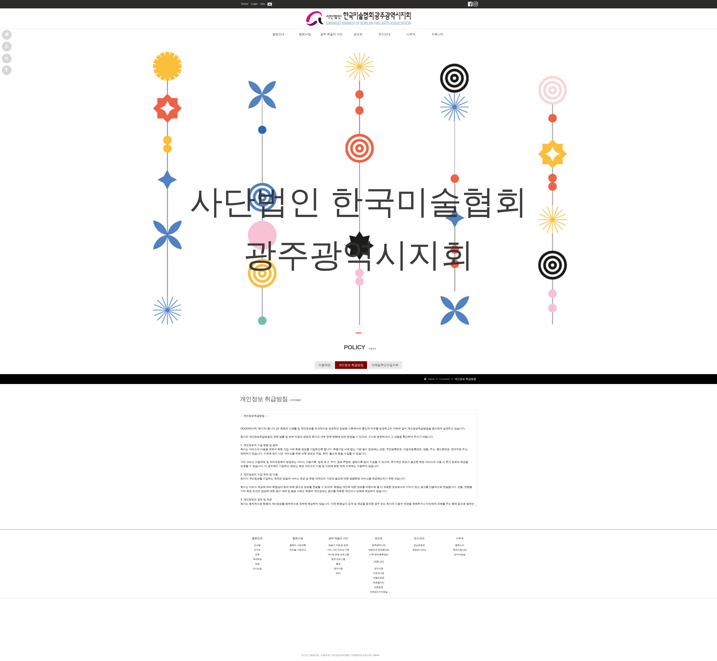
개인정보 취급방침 (351, 365)
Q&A (338, 573)
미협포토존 (378, 578)
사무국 (7, 70)
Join (262, 3)
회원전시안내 (419, 550)
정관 (257, 564)
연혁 (257, 554)
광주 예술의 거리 (331, 34)
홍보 (338, 564)
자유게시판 (378, 573)
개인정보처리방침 (340, 655)
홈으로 (7, 35)
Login (254, 3)
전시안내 (7, 58)
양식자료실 (459, 554)
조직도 (257, 550)
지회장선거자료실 (379, 592)
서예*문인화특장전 (378, 554)
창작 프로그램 (338, 559)
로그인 (305, 655)
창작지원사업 (459, 550)
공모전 (7, 46)
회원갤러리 (378, 582)
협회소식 (459, 545)
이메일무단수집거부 (385, 365)
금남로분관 (419, 545)
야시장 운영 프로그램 (338, 554)
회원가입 (314, 655)
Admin (376, 655)
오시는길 (257, 568)
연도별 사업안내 (298, 550)
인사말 (257, 545)
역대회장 (257, 559)
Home (244, 3)
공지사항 (338, 568)
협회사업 (305, 34)
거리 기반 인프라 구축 (338, 550)
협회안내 (278, 34)
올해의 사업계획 (298, 545)
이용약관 (324, 365)
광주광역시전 (378, 545)
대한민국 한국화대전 (378, 550)
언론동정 (378, 587)
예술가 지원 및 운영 (338, 545)
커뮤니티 (437, 34)
